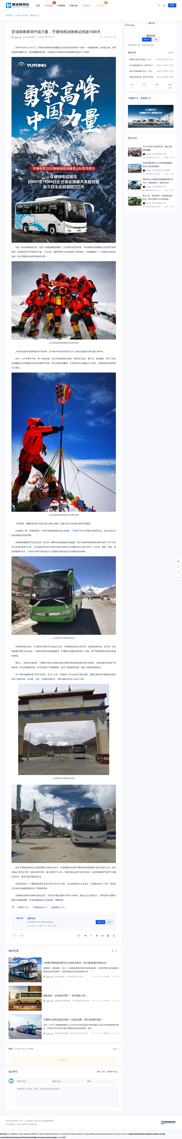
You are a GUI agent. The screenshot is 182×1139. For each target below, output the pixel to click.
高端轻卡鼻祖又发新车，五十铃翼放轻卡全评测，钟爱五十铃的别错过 (141, 59)
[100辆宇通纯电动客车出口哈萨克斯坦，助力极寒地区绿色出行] (25, 969)
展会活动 (65, 1033)
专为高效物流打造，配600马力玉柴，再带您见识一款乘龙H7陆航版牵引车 (142, 65)
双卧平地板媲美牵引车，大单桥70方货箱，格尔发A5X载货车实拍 (141, 71)
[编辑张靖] (150, 26)
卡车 (164, 154)
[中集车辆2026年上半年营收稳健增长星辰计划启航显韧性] (135, 168)
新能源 (32, 15)
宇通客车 (76, 530)
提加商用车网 (48, 1120)
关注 (100, 922)
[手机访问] (178, 566)
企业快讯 (60, 976)
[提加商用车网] (20, 5)
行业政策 (166, 170)
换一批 (114, 951)
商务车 (59, 1001)
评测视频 (61, 5)
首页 (38, 5)
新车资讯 (66, 1001)
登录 (172, 5)
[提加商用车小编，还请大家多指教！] (20, 922)
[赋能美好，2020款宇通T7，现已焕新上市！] (25, 998)
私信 (109, 922)
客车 (26, 15)
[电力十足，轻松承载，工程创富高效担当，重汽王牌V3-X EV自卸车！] (135, 201)
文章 (22, 15)
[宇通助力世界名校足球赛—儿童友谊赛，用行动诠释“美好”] (25, 1026)
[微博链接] (178, 561)
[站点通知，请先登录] (164, 5)
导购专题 (74, 5)
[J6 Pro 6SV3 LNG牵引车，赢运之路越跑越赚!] (135, 152)
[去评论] (178, 572)
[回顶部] (178, 577)
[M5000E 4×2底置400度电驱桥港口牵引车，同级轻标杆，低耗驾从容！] (135, 184)
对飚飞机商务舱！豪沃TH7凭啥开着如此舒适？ (142, 77)
